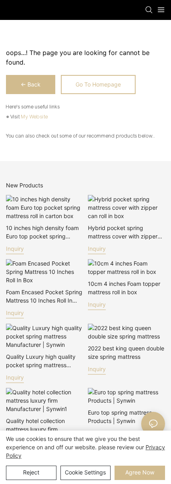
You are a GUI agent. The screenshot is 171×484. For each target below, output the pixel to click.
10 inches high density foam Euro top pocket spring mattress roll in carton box (42, 232)
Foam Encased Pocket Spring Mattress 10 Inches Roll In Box (44, 297)
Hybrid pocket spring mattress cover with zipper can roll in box (122, 232)
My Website (34, 117)
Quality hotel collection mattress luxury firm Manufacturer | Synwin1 (36, 425)
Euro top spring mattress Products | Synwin (120, 416)
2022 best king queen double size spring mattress (126, 352)
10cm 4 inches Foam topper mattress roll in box (124, 287)
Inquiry (15, 248)
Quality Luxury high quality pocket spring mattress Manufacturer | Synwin (41, 361)
